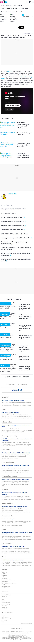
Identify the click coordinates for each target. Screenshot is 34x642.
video (2, 209)
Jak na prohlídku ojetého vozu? (8, 580)
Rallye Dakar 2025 (14, 452)
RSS (22, 628)
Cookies (20, 637)
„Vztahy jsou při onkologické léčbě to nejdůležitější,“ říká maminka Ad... (16, 442)
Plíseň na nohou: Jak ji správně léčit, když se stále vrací (13, 537)
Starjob (3, 615)
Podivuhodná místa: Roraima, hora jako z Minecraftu (23, 145)
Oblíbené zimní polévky (7, 492)
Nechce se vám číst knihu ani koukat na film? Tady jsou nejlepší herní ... (16, 551)
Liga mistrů (16, 412)
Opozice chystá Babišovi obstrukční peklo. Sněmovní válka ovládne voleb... (17, 402)
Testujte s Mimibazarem (6, 594)
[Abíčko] (3, 3)
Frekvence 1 (4, 620)
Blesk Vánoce (5, 400)
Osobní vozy (4, 575)
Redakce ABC (12, 193)
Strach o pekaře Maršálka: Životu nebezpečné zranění (13, 431)
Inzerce (26, 377)
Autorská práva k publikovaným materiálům (17, 635)
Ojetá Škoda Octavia (6, 586)
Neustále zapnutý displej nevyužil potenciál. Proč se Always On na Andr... (16, 468)
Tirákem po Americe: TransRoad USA (12, 221)
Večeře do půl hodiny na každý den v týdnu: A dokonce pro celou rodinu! (16, 496)
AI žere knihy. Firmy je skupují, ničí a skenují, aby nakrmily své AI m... (16, 470)
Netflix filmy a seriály (22, 506)
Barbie (3, 597)
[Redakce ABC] (4, 198)
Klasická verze (11, 384)
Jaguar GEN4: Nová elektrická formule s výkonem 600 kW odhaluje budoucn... (15, 549)
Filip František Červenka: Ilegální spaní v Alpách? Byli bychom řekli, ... (16, 508)
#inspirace (4, 519)
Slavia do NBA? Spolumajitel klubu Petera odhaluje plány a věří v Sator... (16, 563)
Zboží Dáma (4, 576)
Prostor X (4, 560)
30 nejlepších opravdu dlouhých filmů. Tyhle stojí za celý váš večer (15, 472)
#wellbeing (10, 519)
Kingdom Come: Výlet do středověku (12, 225)
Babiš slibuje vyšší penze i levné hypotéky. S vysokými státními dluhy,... (16, 481)
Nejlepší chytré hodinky (7, 465)
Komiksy (15, 546)
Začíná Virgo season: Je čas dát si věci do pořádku (12, 525)
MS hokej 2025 (5, 412)
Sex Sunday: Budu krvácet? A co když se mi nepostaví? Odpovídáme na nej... (16, 523)
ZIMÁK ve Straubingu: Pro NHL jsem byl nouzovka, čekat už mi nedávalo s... (17, 562)
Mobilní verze (23, 384)
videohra (13, 209)
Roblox (9, 71)
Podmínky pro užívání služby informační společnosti (16, 636)
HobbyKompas (5, 581)
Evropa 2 (3, 621)
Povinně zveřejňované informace (17, 639)
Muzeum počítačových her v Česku (12, 217)
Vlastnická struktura (6, 638)
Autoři (7, 377)
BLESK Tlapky (5, 506)
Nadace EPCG (25, 479)
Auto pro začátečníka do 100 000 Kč (9, 583)
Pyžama (3, 600)
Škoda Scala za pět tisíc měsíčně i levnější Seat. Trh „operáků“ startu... (16, 482)
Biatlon (11, 412)
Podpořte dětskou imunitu (8, 532)
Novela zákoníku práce (15, 479)
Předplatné (16, 377)
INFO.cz (22, 400)
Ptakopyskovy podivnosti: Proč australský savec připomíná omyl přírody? (16, 552)
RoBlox (24, 209)
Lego (3, 599)
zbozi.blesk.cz (4, 578)
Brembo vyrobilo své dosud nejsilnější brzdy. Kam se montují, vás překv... (16, 455)
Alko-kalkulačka (5, 452)
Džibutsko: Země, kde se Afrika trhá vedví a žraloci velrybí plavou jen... (16, 511)
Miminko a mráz (22, 439)
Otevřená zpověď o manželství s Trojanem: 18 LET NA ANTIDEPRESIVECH (17, 430)
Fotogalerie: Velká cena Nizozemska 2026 (10, 458)
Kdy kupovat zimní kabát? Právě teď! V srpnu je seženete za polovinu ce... (17, 445)
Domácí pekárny (17, 492)
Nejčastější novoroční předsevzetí (10, 439)
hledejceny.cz (4, 572)
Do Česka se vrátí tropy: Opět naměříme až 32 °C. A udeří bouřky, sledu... (16, 405)
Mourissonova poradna (7, 546)
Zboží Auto (4, 584)
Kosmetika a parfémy (6, 602)
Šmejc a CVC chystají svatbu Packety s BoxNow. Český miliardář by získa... (15, 485)
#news (15, 519)
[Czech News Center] (19, 390)
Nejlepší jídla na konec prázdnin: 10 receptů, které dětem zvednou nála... (16, 497)
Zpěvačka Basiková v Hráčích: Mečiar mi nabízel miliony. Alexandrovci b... (16, 565)
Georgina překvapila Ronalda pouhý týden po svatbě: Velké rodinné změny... (17, 417)
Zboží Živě (4, 573)
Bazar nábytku (5, 608)
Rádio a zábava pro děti (6, 618)
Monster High (4, 596)
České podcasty (5, 617)
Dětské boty (4, 605)
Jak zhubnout (5, 425)
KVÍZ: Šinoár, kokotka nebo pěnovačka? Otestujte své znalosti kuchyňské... (17, 499)
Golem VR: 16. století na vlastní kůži (12, 229)
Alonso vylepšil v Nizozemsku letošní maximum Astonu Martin (14, 456)
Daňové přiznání (5, 479)
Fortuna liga (20, 560)
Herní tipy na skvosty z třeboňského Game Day (15, 238)
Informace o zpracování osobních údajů (10, 637)
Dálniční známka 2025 (25, 452)
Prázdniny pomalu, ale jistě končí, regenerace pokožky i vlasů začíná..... (16, 444)
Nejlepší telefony (18, 465)
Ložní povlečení (5, 607)
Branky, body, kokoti (12, 560)
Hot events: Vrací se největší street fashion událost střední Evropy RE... (16, 521)
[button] (32, 1)
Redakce (18, 628)
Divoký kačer (12, 506)
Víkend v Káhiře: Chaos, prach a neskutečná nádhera (12, 510)
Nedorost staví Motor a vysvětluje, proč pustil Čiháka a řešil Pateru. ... (16, 414)
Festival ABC (22, 546)
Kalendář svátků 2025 (14, 400)
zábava (18, 209)
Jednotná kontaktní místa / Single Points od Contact (21, 638)
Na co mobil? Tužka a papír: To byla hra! (13, 233)
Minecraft (23, 77)
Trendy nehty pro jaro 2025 (15, 425)
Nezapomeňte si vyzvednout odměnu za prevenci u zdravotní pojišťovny (16, 539)
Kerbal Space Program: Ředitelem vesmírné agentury (23, 155)
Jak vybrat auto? (5, 587)
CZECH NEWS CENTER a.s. (18, 631)
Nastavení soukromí (27, 637)
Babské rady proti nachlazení (22, 532)
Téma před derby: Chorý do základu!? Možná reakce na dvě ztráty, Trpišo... (17, 416)
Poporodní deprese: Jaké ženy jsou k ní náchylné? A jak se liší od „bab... (16, 536)
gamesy (7, 209)
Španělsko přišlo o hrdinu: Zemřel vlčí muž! (10, 428)
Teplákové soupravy (6, 604)
